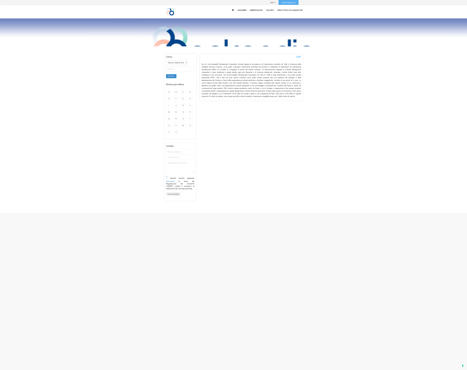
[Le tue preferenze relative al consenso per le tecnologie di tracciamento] (462, 365)
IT (273, 2)
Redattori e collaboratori (290, 10)
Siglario (270, 10)
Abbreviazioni (256, 10)
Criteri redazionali (288, 2)
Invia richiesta (173, 194)
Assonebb (242, 10)
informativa (170, 181)
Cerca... (171, 76)
